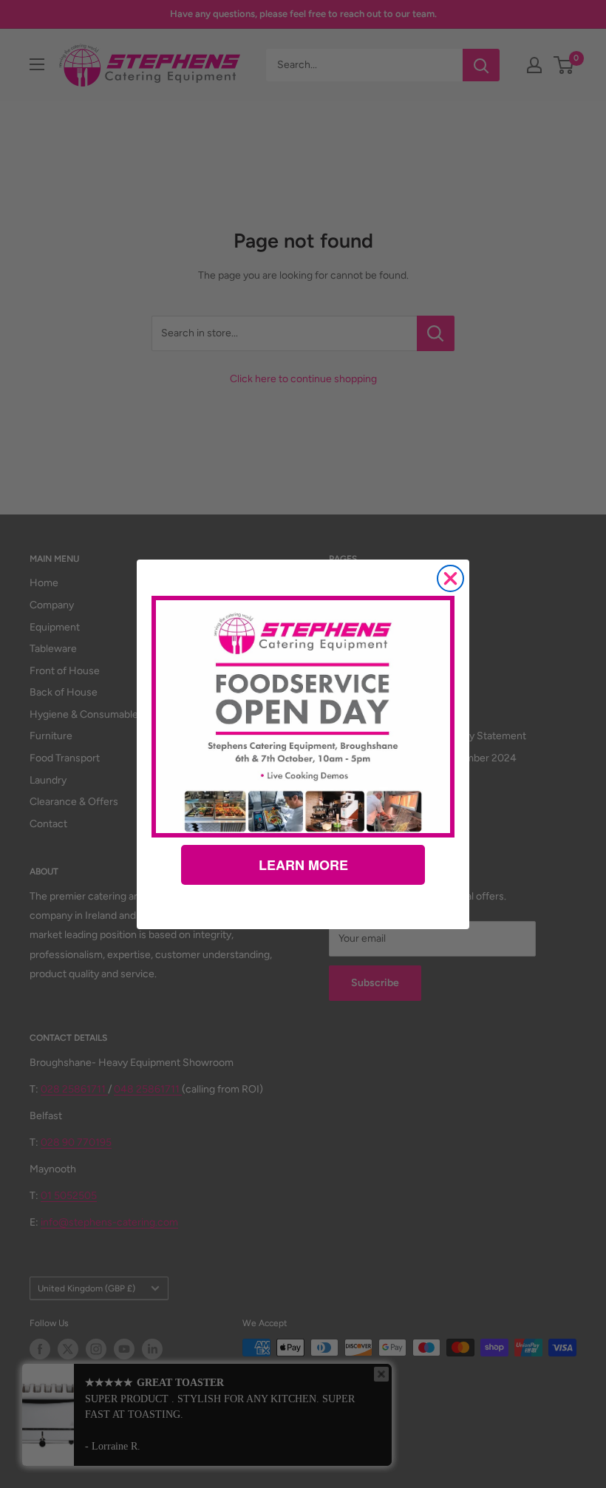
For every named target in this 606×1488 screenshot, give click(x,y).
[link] (303, 716)
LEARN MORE (303, 864)
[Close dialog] (450, 578)
